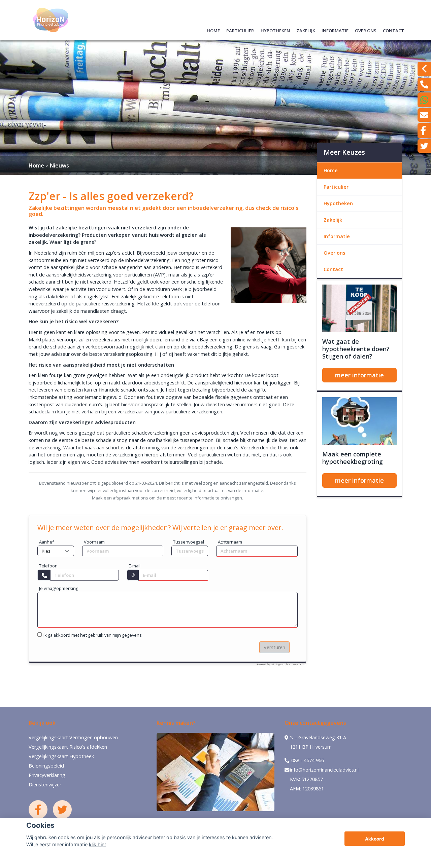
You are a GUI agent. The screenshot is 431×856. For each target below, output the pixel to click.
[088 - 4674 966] (424, 84)
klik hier (97, 844)
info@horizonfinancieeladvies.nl (324, 770)
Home (213, 29)
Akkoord (374, 839)
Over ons (365, 29)
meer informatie (359, 375)
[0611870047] (424, 99)
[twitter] (424, 146)
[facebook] (424, 130)
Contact (393, 29)
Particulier (240, 29)
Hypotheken (275, 29)
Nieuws (59, 165)
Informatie (335, 29)
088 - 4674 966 (307, 760)
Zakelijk (305, 29)
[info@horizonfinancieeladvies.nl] (424, 115)
